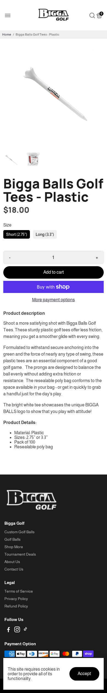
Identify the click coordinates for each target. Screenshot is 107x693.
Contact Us (13, 569)
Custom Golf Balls (19, 532)
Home (6, 34)
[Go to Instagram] (17, 630)
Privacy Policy (16, 599)
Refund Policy (16, 606)
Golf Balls (12, 539)
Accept (84, 673)
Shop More (13, 547)
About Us (12, 562)
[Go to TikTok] (25, 630)
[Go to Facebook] (8, 630)
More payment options (53, 299)
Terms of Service (18, 591)
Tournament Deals (20, 554)
